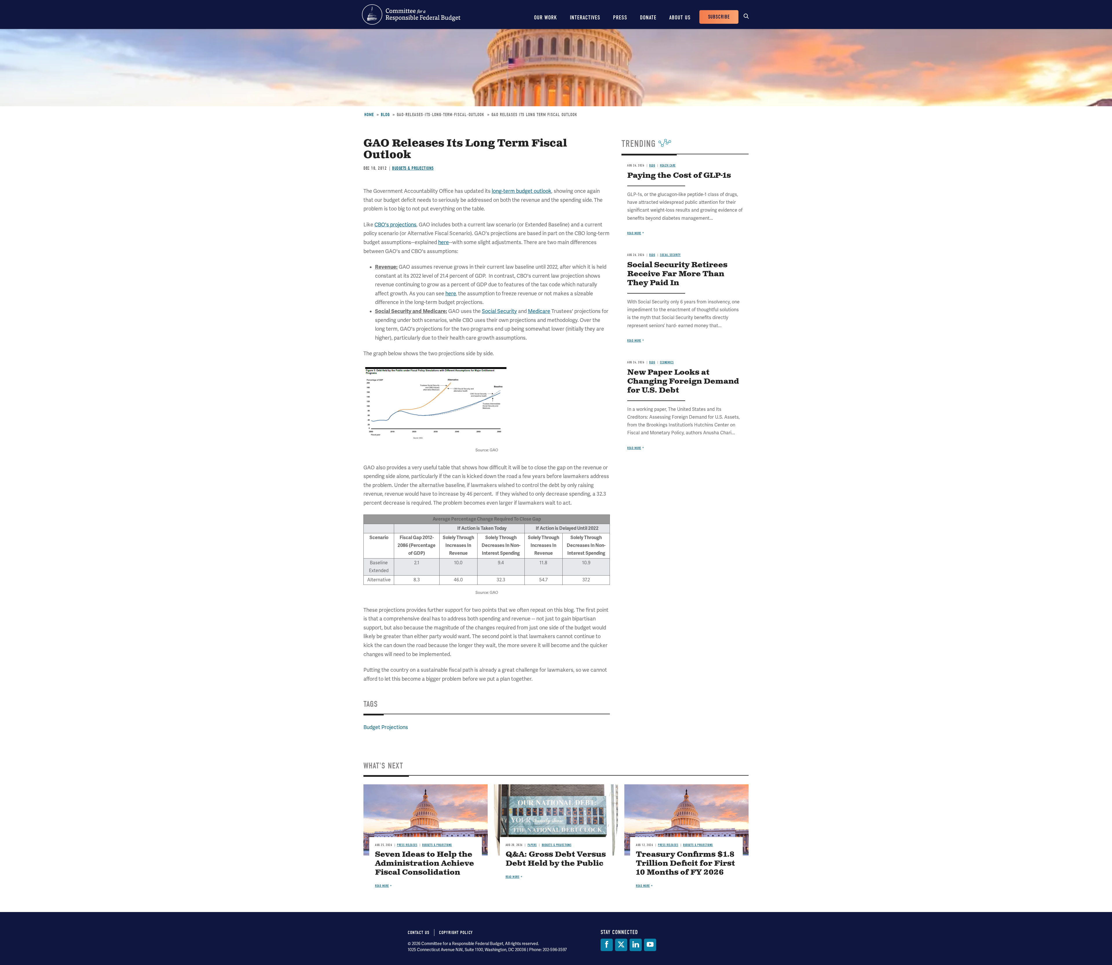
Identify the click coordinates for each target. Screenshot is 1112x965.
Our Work (545, 17)
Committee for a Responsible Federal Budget (411, 14)
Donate (648, 17)
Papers (532, 845)
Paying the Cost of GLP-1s (679, 176)
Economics (667, 362)
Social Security (499, 311)
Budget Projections (385, 727)
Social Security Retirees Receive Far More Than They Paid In (677, 274)
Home (369, 114)
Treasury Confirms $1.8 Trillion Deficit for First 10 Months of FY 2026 (685, 863)
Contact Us (418, 932)
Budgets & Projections (413, 168)
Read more (634, 233)
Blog (385, 114)
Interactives (585, 17)
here (443, 242)
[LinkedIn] (636, 945)
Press (620, 17)
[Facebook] (607, 945)
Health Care (668, 165)
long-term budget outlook (521, 191)
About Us (680, 17)
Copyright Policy (456, 932)
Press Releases (407, 845)
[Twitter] (621, 945)
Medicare (539, 311)
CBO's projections (395, 224)
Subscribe (719, 17)
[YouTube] (650, 945)
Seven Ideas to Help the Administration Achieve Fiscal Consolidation (424, 863)
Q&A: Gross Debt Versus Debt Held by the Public (556, 859)
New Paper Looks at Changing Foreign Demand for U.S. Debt (683, 381)
